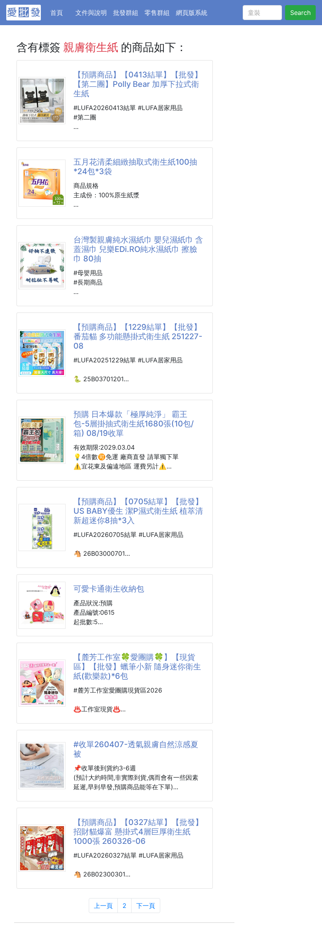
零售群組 (157, 13)
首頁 (61, 12)
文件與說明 (91, 13)
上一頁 (103, 905)
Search (300, 13)
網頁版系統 (191, 13)
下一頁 (145, 905)
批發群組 (125, 13)
